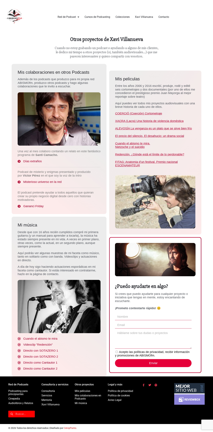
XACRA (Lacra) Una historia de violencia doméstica (149, 121)
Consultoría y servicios (54, 384)
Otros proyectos (84, 384)
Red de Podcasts (18, 384)
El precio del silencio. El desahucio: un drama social (149, 136)
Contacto (163, 16)
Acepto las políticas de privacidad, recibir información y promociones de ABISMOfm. (152, 353)
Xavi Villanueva (144, 16)
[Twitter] (149, 385)
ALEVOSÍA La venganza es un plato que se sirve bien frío (153, 128)
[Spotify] (156, 385)
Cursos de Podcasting (97, 16)
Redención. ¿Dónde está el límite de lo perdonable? (149, 154)
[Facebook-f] (143, 385)
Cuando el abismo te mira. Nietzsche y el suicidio (132, 145)
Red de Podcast (67, 16)
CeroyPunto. (70, 428)
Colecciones (122, 16)
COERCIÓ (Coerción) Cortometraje (138, 113)
